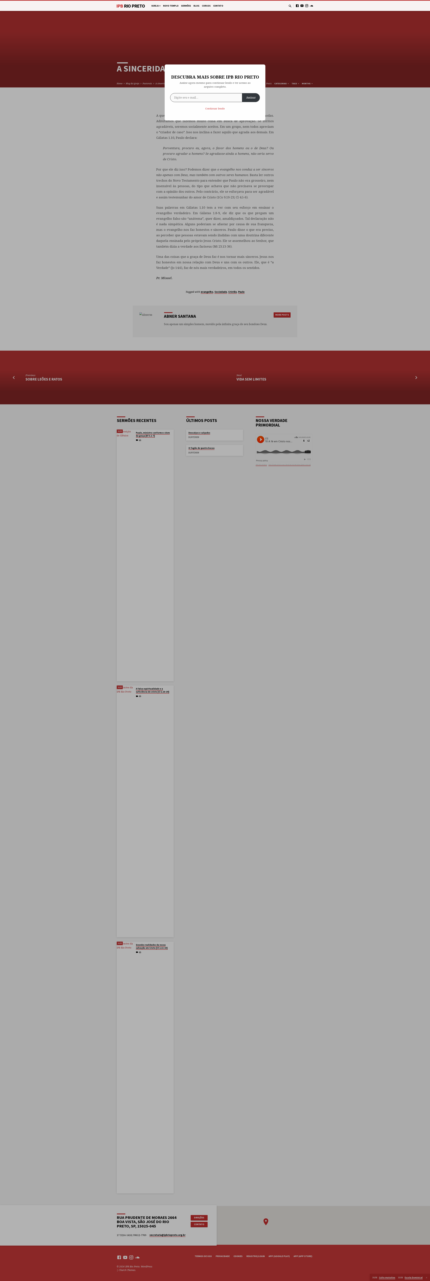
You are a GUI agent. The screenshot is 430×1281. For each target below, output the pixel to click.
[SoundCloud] (311, 5)
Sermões (186, 5)
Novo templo (171, 5)
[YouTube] (302, 5)
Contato (218, 5)
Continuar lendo (215, 108)
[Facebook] (297, 5)
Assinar (251, 97)
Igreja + (156, 5)
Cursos (206, 5)
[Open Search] (290, 6)
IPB (130, 6)
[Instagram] (307, 5)
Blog (196, 5)
